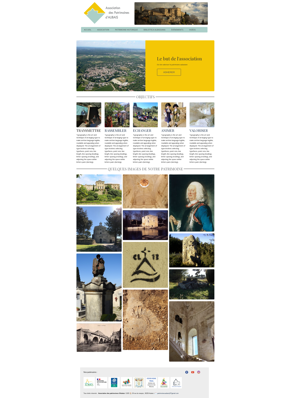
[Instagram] (199, 372)
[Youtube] (193, 372)
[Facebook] (187, 372)
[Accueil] (106, 13)
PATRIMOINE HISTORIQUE (126, 29)
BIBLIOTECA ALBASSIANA (154, 29)
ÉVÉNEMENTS (177, 29)
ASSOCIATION (103, 29)
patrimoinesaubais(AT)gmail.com (168, 393)
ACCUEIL (87, 29)
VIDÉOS (192, 29)
